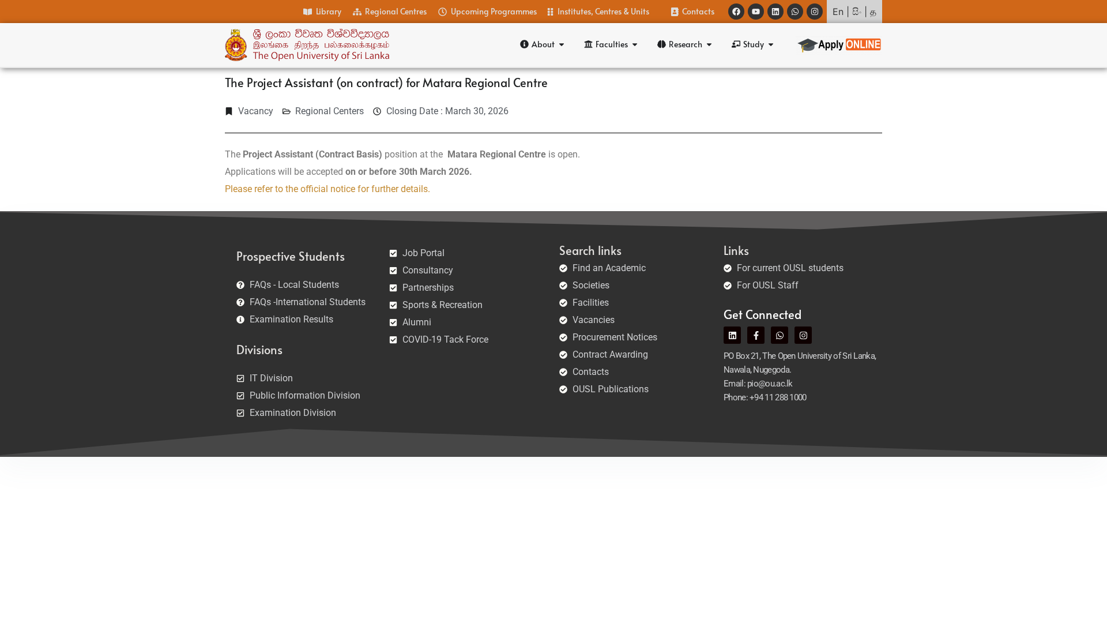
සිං (856, 11)
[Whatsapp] (795, 11)
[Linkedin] (775, 11)
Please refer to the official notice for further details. (327, 188)
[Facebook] (736, 11)
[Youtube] (756, 11)
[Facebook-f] (756, 335)
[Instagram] (815, 11)
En (838, 11)
